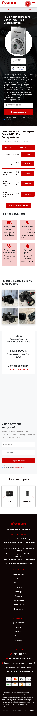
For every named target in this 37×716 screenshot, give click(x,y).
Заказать (28, 154)
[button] (4, 498)
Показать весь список (18, 205)
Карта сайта (31, 711)
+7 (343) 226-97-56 (19, 369)
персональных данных (18, 467)
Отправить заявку (18, 112)
